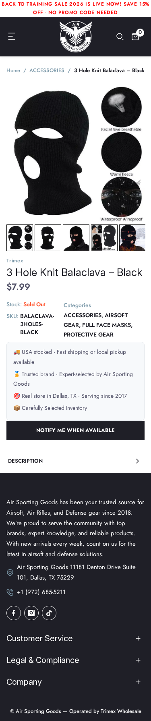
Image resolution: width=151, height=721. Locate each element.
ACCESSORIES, (83, 315)
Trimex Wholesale (120, 711)
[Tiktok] (49, 613)
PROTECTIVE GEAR (89, 334)
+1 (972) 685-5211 (41, 592)
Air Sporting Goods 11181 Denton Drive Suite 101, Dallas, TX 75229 (76, 572)
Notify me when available (75, 430)
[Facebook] (13, 613)
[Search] (120, 36)
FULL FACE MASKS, (107, 325)
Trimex (14, 260)
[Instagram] (31, 613)
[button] (12, 36)
